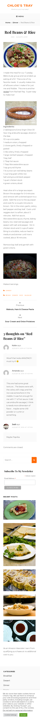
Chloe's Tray (20, 5)
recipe (6, 92)
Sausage (28, 295)
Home (7, 23)
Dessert (6, 681)
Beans (8, 295)
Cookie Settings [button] (10, 715)
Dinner (15, 23)
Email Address (10, 478)
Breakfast (7, 676)
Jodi (12, 37)
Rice (21, 295)
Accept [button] (23, 715)
